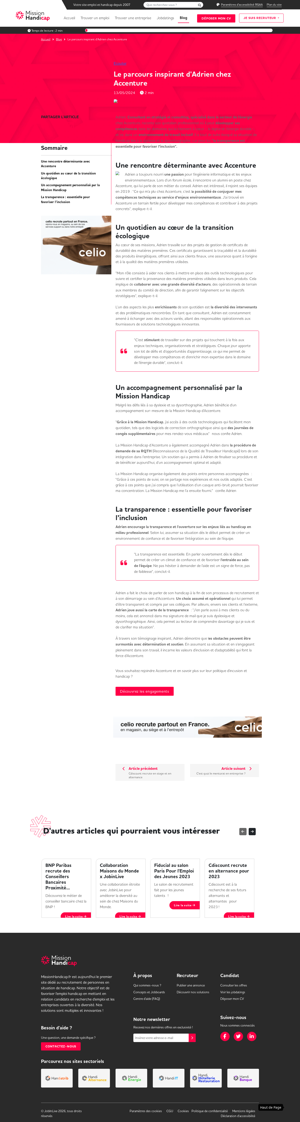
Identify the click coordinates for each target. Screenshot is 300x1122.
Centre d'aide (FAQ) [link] (146, 999)
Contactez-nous (60, 1046)
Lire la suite (132, 916)
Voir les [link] (232, 992)
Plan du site (274, 4)
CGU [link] (169, 1111)
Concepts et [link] (149, 992)
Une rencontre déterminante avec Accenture (65, 163)
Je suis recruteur (260, 18)
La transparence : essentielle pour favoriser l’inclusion (65, 199)
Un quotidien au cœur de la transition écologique (68, 175)
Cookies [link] (183, 1111)
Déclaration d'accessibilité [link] (238, 1116)
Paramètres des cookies (146, 1111)
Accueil (69, 17)
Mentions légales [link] (243, 1111)
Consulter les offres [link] (233, 985)
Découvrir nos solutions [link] (193, 992)
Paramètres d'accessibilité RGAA (242, 4)
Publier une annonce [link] (191, 985)
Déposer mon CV (216, 18)
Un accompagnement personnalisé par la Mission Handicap (70, 187)
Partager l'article (60, 117)
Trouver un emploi (95, 17)
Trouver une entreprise (133, 17)
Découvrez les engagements (144, 691)
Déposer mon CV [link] (232, 999)
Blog (183, 17)
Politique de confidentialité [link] (209, 1111)
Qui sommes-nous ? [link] (147, 985)
